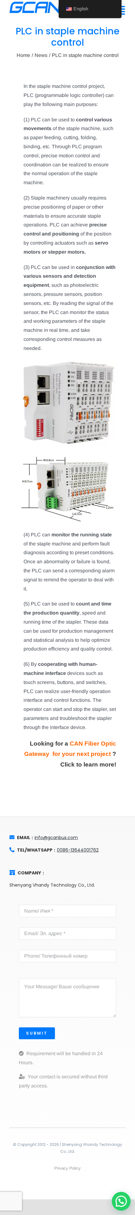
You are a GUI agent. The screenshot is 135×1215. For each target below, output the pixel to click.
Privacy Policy (67, 1168)
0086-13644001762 (78, 850)
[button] (121, 1201)
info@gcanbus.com (56, 837)
